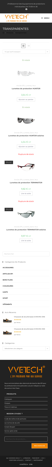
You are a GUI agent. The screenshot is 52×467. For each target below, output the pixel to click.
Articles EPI (20, 85)
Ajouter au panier (26, 99)
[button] (41, 61)
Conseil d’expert (9, 427)
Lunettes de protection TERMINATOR (26, 182)
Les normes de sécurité (12, 423)
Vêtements (7, 304)
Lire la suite (26, 193)
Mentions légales (16, 460)
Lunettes (28, 85)
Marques (7, 403)
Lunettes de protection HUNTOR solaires (26, 136)
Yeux (34, 85)
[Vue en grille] (23, 46)
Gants (5, 292)
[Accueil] (3, 33)
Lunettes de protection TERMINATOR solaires (26, 230)
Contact (28, 460)
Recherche (39, 446)
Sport (32, 133)
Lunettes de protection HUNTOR (26, 88)
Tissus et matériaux (10, 407)
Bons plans (8, 280)
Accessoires (8, 267)
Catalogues (8, 399)
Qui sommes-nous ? (13, 458)
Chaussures (8, 286)
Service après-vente (10, 431)
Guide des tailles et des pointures (15, 419)
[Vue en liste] (29, 46)
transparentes (20, 33)
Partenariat (38, 460)
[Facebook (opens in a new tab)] (26, 9)
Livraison (26, 458)
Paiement (35, 458)
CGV (42, 458)
